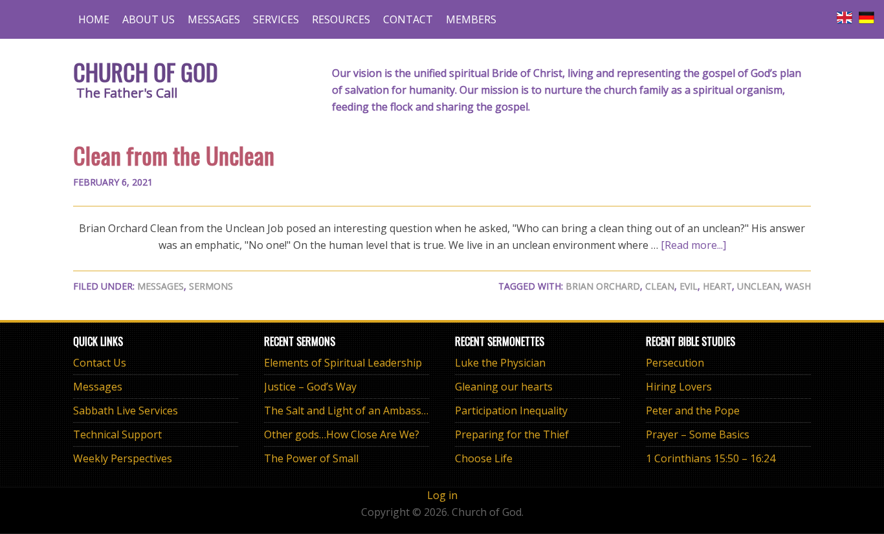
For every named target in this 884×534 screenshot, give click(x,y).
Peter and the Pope (693, 410)
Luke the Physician (500, 363)
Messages (160, 286)
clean (659, 286)
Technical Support (117, 434)
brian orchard (603, 286)
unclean (758, 286)
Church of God (145, 71)
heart (717, 286)
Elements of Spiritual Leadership (343, 363)
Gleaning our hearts (504, 386)
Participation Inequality (511, 410)
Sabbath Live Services (125, 410)
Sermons (211, 286)
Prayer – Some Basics (697, 434)
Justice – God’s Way (310, 386)
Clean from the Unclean (173, 155)
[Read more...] (693, 245)
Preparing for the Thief (512, 434)
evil (689, 286)
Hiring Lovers (679, 386)
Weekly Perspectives (122, 458)
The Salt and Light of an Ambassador (354, 410)
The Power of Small (311, 458)
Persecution (675, 363)
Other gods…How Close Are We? (341, 434)
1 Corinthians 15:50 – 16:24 (710, 458)
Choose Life (484, 458)
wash (798, 286)
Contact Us (99, 363)
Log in (442, 495)
